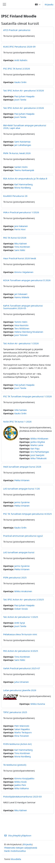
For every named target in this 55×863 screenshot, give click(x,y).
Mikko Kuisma (38, 703)
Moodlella (16, 859)
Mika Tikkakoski (39, 458)
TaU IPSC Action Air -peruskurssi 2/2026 (23, 107)
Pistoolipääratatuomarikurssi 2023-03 (22, 796)
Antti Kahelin (20, 60)
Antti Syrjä (19, 622)
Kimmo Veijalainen (23, 272)
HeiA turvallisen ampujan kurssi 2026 (22, 466)
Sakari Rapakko (22, 729)
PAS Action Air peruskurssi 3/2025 (20, 650)
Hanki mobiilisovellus (15, 850)
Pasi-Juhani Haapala (24, 96)
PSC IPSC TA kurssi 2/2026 (16, 68)
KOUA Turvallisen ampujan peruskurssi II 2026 (27, 280)
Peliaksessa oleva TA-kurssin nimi (20, 634)
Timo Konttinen (22, 246)
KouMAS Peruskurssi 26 (15, 195)
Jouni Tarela (20, 99)
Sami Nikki (19, 250)
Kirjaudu (49, 4)
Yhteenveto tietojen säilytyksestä (20, 847)
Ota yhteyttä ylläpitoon (19, 835)
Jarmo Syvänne (21, 502)
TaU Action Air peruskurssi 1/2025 (20, 616)
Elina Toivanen (21, 735)
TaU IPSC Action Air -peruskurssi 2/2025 (23, 599)
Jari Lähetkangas (22, 144)
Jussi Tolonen (21, 335)
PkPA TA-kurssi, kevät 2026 (17, 153)
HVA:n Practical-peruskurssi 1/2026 (21, 212)
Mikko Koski (20, 781)
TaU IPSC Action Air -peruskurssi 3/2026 (23, 90)
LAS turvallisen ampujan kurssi (18, 552)
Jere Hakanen (21, 226)
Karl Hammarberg (23, 184)
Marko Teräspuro (23, 732)
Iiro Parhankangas (40, 451)
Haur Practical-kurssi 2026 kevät (19, 258)
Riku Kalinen (20, 243)
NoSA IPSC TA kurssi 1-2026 (17, 421)
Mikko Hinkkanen (39, 438)
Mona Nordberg (22, 187)
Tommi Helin (20, 321)
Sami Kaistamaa (22, 141)
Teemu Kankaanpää (24, 170)
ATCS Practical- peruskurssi (16, 30)
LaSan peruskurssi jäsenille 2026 (19, 690)
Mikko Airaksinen (23, 591)
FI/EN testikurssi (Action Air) (17, 743)
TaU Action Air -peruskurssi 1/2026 (21, 343)
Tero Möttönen (21, 328)
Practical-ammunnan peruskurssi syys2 (23, 535)
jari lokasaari (20, 294)
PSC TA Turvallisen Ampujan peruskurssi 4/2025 (27, 513)
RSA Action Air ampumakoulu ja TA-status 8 (25, 178)
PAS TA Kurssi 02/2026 (14, 237)
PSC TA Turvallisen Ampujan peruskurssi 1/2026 (27, 396)
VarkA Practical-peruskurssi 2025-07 (21, 668)
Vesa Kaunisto (21, 325)
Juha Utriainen (21, 681)
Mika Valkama (21, 788)
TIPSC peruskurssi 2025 (15, 712)
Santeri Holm (21, 166)
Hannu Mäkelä (21, 297)
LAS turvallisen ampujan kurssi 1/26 (21, 488)
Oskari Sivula (21, 608)
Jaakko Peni (20, 784)
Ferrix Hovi (20, 229)
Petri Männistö (21, 725)
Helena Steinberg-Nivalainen (28, 331)
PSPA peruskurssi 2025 (15, 577)
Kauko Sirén (20, 82)
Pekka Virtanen (21, 480)
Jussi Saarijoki (37, 455)
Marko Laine (37, 445)
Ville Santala (20, 410)
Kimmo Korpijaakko (24, 778)
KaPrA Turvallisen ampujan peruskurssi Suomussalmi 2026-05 (23, 307)
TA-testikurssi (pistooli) (14, 764)
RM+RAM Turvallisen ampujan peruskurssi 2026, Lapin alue (24, 126)
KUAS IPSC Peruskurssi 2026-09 (19, 46)
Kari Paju (35, 448)
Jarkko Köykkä (38, 441)
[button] (37, 4)
